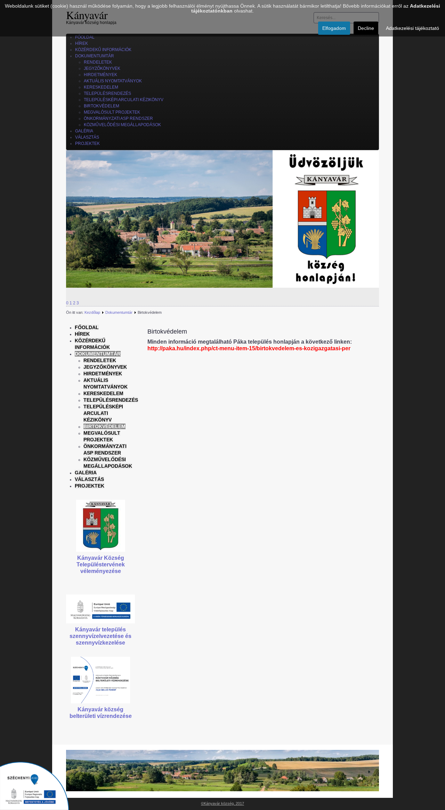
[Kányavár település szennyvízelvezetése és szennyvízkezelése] (100, 608)
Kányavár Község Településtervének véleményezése (100, 564)
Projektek (89, 486)
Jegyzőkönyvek (105, 367)
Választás (89, 479)
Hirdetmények (102, 373)
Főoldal (87, 327)
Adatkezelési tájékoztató (412, 28)
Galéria (86, 472)
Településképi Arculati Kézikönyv (103, 413)
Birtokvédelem (104, 426)
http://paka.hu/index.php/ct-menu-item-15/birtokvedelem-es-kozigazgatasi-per (248, 348)
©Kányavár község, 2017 (222, 803)
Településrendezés (110, 400)
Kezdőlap (92, 312)
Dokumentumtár (118, 312)
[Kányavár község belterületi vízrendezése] (100, 679)
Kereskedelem (103, 393)
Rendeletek (99, 360)
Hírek (82, 334)
